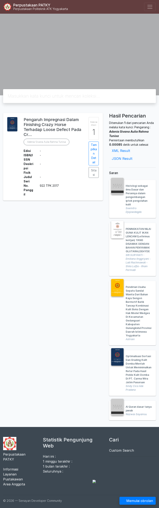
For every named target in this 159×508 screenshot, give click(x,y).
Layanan (10, 474)
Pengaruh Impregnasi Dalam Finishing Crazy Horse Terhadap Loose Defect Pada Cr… (52, 127)
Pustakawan (13, 479)
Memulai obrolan (139, 501)
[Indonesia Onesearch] (92, 481)
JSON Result (122, 158)
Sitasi (93, 172)
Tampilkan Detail (94, 153)
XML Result (121, 151)
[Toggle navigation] (150, 7)
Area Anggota (14, 484)
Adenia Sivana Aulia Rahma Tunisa (46, 141)
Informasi (10, 469)
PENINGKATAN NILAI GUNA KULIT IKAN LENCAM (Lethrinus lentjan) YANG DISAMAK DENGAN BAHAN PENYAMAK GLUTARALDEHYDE (138, 240)
